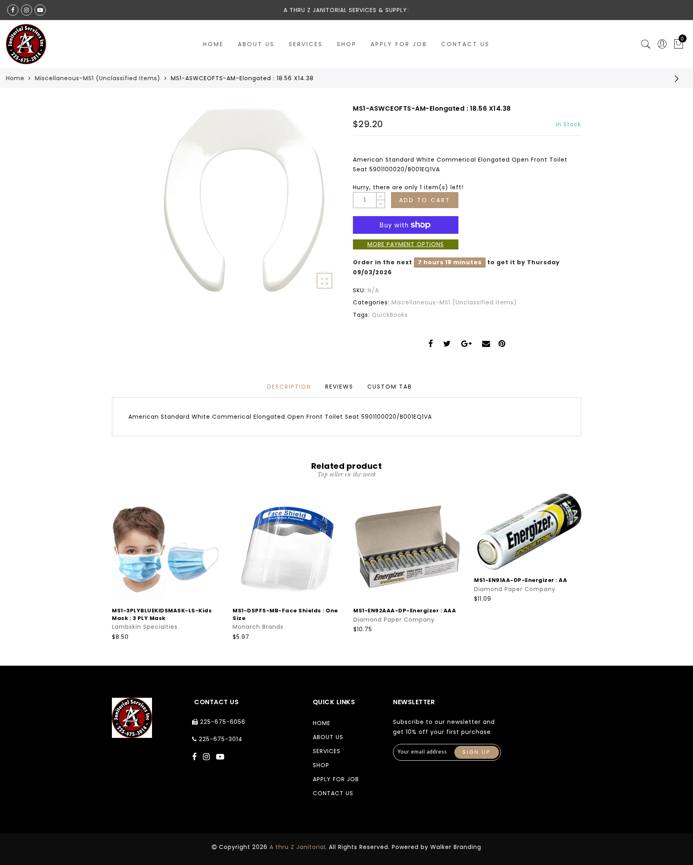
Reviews (339, 387)
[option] (165, 567)
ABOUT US (256, 44)
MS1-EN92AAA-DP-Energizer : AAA (404, 610)
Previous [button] (106, 566)
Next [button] (576, 566)
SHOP (347, 44)
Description (289, 387)
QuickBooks (390, 315)
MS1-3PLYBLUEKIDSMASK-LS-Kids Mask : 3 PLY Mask (162, 614)
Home (213, 44)
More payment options (405, 244)
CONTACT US (465, 44)
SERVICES (306, 44)
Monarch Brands (258, 627)
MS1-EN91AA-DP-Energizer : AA (520, 580)
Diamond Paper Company (394, 620)
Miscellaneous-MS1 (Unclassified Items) (97, 78)
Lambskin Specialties (145, 627)
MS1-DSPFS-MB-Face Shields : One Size (285, 614)
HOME (321, 723)
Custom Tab (389, 387)
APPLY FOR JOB (399, 44)
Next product (677, 78)
